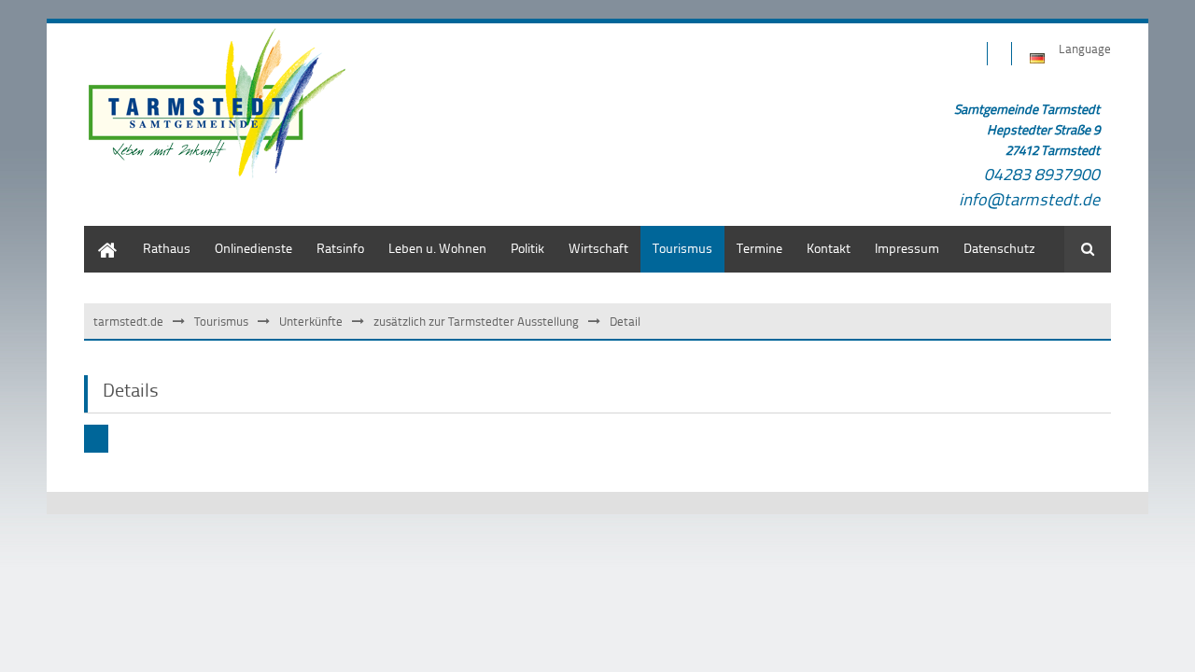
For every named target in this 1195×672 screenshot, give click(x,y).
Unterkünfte (311, 321)
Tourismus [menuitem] (682, 248)
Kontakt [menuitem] (829, 248)
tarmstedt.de (128, 321)
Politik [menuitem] (527, 248)
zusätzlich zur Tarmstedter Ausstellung (476, 321)
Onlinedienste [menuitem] (253, 248)
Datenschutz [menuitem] (999, 248)
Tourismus (221, 321)
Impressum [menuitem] (907, 248)
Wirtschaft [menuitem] (598, 248)
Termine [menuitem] (759, 248)
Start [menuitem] (97, 235)
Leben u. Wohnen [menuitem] (437, 248)
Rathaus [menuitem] (166, 248)
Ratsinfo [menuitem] (340, 248)
